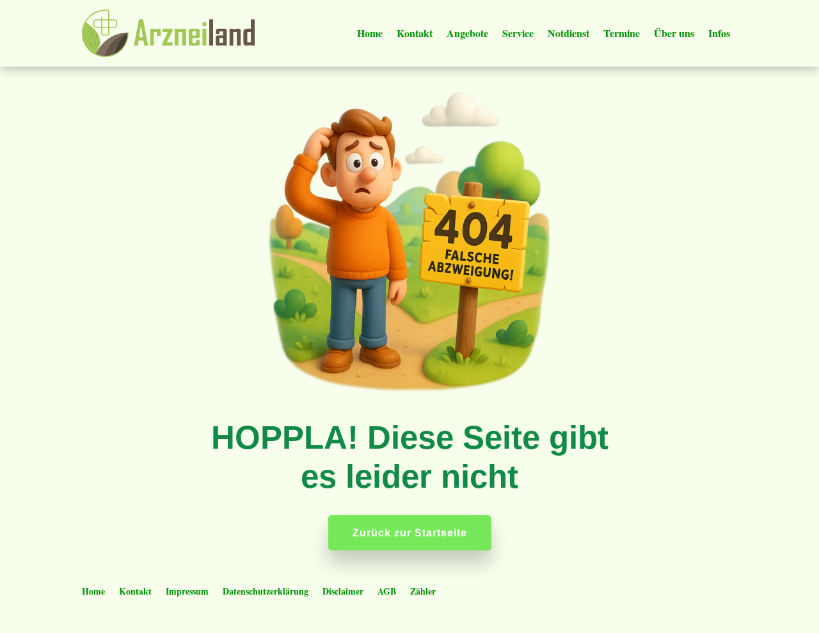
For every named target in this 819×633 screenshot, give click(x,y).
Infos (719, 33)
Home (370, 33)
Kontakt (415, 33)
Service (518, 33)
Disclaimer (342, 592)
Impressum (187, 592)
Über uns (674, 33)
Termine (621, 33)
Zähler (423, 592)
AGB (387, 592)
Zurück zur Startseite (410, 532)
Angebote (467, 33)
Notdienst (568, 33)
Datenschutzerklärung (265, 592)
